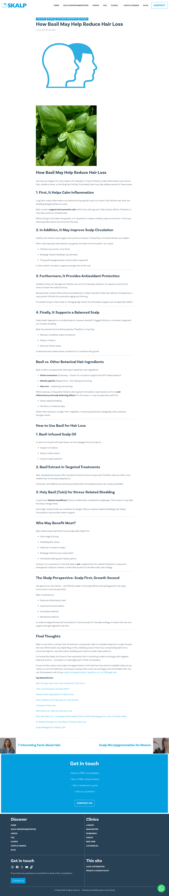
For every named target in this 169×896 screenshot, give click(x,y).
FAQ (105, 5)
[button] (161, 888)
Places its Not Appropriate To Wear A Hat (54, 694)
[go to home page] (14, 5)
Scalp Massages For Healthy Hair (50, 727)
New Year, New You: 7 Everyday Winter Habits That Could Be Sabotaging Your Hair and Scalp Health (81, 716)
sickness (83, 19)
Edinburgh (91, 833)
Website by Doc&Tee (98, 890)
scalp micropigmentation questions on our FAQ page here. (90, 672)
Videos (96, 5)
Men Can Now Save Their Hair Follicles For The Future (60, 683)
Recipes (51, 19)
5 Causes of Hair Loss (45, 705)
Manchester (92, 829)
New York (90, 841)
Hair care (41, 19)
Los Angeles (92, 846)
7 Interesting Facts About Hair (39, 745)
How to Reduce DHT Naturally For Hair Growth (57, 700)
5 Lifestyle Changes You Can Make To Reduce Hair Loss (61, 722)
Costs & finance (131, 5)
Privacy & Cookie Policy (97, 870)
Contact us (18, 880)
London (90, 825)
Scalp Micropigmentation (75, 5)
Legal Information (95, 866)
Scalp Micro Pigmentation (67, 19)
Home (56, 5)
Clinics (114, 5)
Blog (145, 5)
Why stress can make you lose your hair (54, 711)
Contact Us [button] (84, 803)
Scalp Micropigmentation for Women (125, 745)
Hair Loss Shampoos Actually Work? (52, 689)
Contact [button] (159, 5)
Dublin (89, 837)
